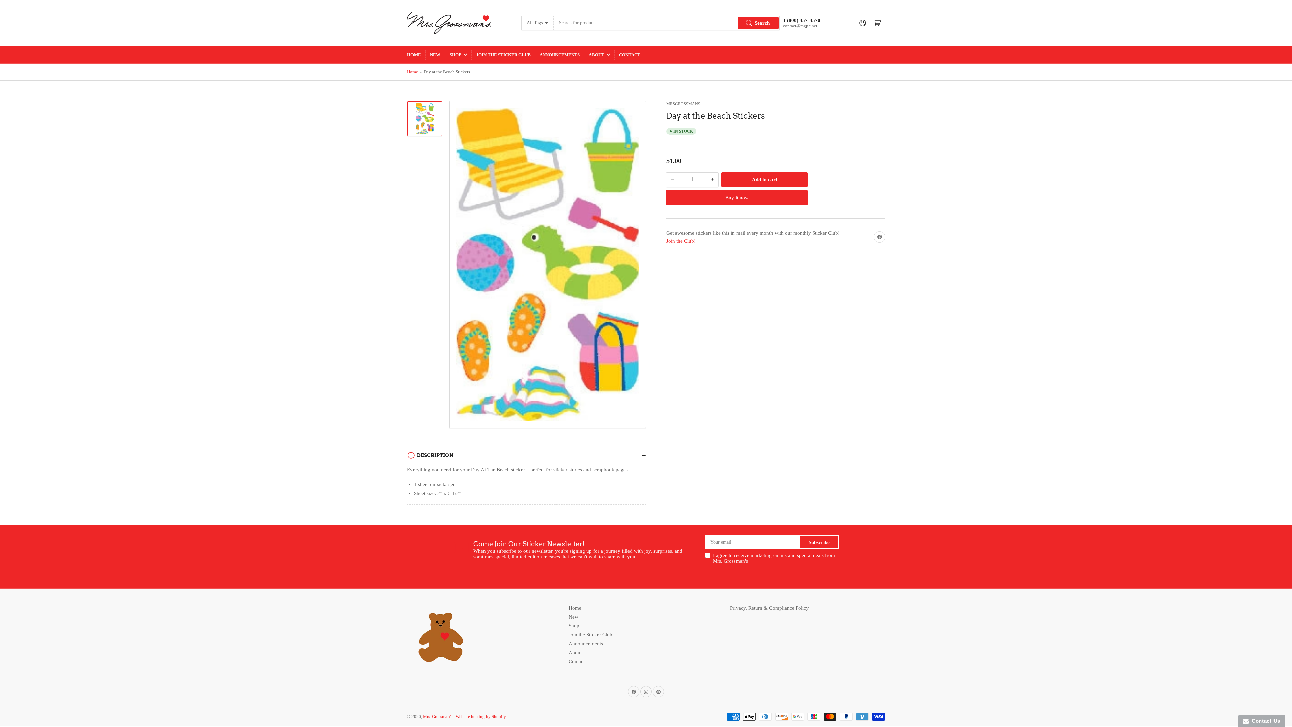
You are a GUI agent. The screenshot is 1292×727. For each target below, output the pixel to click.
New (435, 54)
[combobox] (667, 23)
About (596, 54)
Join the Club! (681, 241)
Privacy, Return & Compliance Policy (769, 608)
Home (414, 54)
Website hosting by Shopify (481, 716)
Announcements (560, 54)
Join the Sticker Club (503, 54)
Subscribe (819, 542)
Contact (629, 54)
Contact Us (1264, 721)
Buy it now (737, 197)
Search (762, 23)
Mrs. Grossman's (437, 716)
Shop (455, 54)
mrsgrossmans (683, 104)
